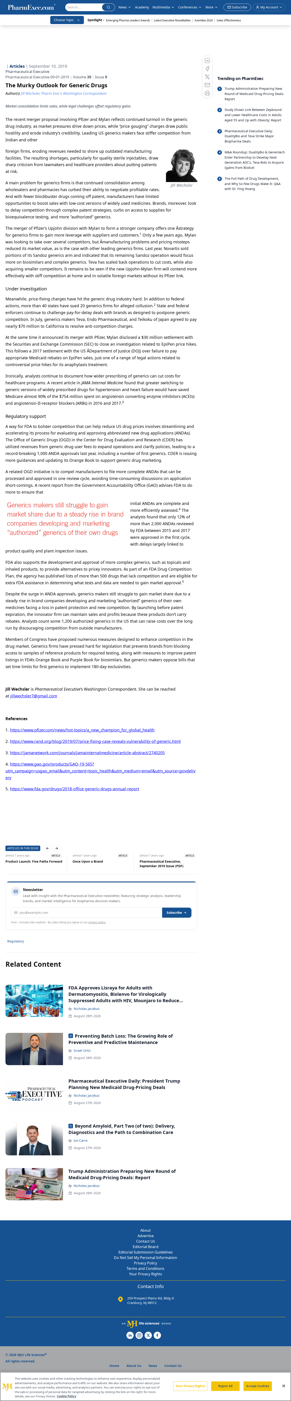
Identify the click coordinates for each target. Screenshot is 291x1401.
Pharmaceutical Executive (27, 71)
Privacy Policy (145, 1263)
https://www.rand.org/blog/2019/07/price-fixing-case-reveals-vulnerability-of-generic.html (95, 741)
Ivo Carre (81, 1140)
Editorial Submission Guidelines (145, 1252)
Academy (142, 7)
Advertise (146, 1235)
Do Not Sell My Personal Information (145, 1257)
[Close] (284, 1386)
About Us (133, 1366)
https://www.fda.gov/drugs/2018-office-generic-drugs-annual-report (74, 789)
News (122, 7)
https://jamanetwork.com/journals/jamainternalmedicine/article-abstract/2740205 (87, 752)
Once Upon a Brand (88, 861)
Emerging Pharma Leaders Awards (128, 20)
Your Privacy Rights (145, 1273)
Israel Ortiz (82, 1050)
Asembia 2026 (204, 20)
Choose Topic (64, 20)
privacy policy (96, 922)
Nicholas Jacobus (87, 1008)
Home (114, 1366)
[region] (145, 1386)
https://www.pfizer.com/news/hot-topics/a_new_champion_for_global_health (82, 730)
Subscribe (174, 912)
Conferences (187, 7)
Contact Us (145, 1241)
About (145, 1230)
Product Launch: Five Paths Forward (33, 861)
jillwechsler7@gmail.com (33, 696)
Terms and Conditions (145, 1268)
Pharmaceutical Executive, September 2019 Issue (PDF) (161, 863)
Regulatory (15, 941)
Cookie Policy (66, 1396)
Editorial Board (145, 1246)
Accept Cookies (257, 1386)
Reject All (225, 1386)
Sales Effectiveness (229, 20)
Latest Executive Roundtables (172, 20)
